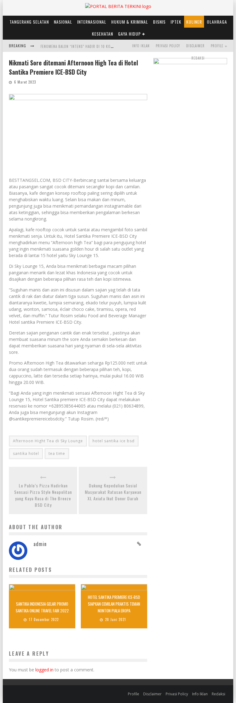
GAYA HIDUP (129, 33)
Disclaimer (195, 45)
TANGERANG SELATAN (29, 21)
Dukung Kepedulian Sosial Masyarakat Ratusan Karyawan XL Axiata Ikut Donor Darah (113, 492)
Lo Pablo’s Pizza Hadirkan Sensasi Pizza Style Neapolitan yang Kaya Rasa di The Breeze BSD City (43, 495)
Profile (217, 45)
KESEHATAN (102, 33)
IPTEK (176, 21)
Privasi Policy (168, 45)
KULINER (194, 21)
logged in (44, 670)
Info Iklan (141, 45)
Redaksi (198, 58)
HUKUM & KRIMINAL (129, 21)
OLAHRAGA (217, 21)
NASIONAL (63, 21)
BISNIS (159, 21)
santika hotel (26, 453)
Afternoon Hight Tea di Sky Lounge (48, 440)
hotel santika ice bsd (113, 440)
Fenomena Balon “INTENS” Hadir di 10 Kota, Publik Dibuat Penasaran (100, 46)
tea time (57, 453)
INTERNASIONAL (91, 21)
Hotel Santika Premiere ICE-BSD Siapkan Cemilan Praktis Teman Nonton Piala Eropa (114, 604)
